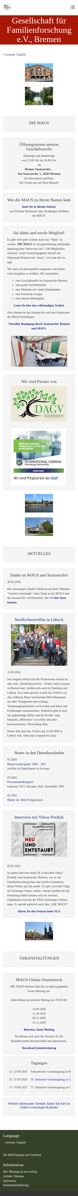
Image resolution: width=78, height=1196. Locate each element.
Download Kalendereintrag (39, 1048)
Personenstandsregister (20, 782)
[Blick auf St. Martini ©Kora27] (39, 503)
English (21, 54)
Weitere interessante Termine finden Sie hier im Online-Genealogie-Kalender (39, 1105)
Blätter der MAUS (18, 800)
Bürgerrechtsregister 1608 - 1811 (26, 764)
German (10, 54)
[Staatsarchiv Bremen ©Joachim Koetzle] (39, 526)
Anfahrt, (8, 1176)
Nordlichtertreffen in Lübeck (39, 619)
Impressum (9, 1180)
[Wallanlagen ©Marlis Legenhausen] (39, 96)
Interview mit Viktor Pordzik (39, 817)
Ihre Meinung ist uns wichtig (20, 1171)
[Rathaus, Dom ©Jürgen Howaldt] (39, 931)
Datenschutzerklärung (15, 1185)
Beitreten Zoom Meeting (39, 1029)
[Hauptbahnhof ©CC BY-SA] (39, 72)
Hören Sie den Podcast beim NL (38, 911)
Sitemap (19, 1176)
